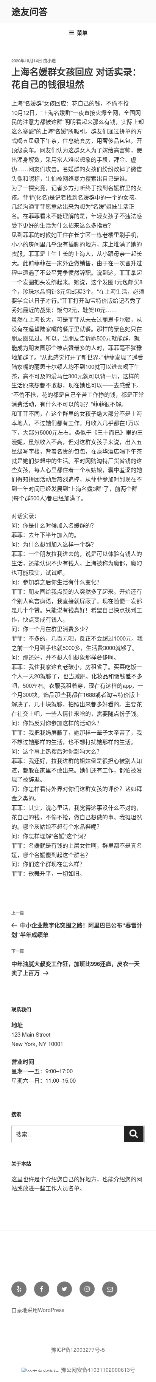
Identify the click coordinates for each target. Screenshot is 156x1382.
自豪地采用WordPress (37, 1310)
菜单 (82, 32)
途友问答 (29, 11)
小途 (51, 60)
